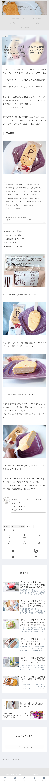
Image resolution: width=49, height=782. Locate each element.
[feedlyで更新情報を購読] (13, 556)
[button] (39, 542)
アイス (8, 526)
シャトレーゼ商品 (19, 526)
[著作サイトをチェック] (13, 551)
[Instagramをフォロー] (36, 551)
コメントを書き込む (24, 747)
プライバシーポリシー (13, 774)
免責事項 (36, 774)
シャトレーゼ (10, 530)
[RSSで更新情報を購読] (36, 556)
